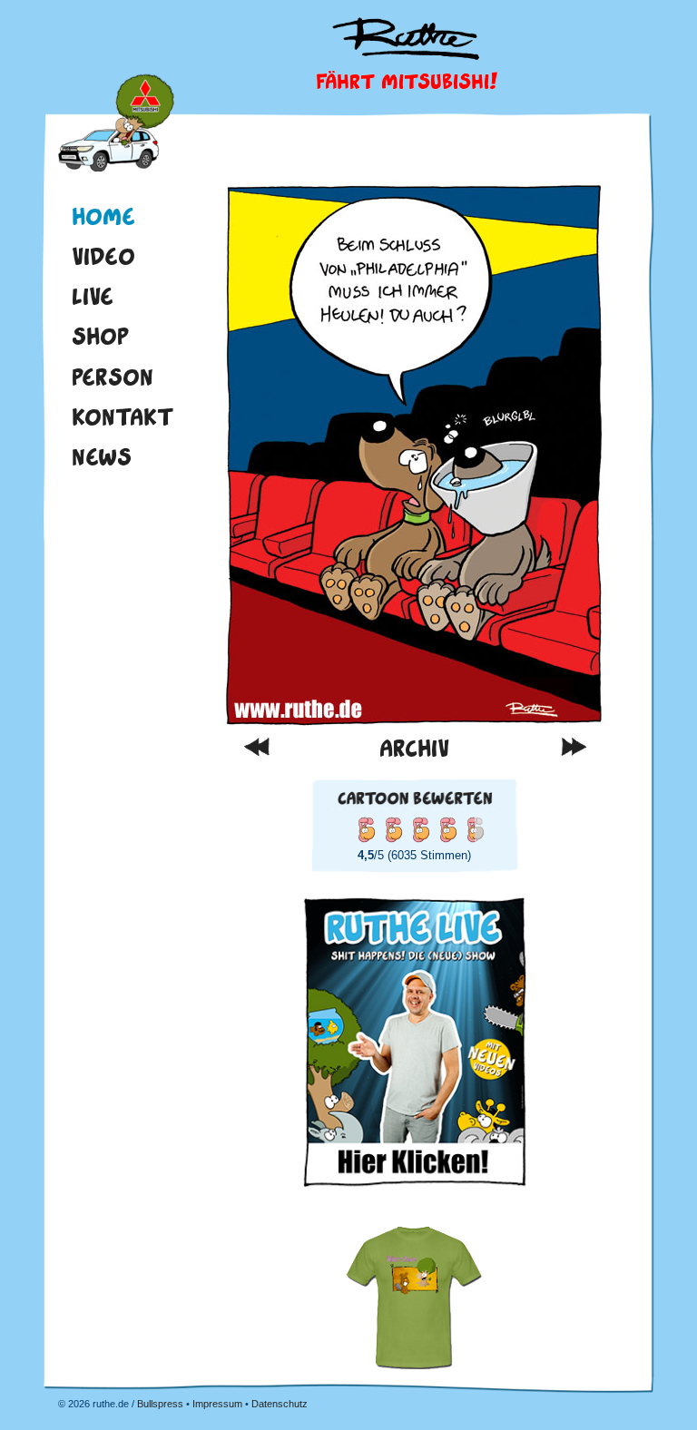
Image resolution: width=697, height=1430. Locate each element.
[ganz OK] (393, 829)
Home (116, 125)
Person (112, 376)
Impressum (217, 1403)
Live (92, 295)
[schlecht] (365, 829)
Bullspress (160, 1403)
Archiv (414, 748)
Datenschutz (279, 1403)
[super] (474, 829)
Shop (100, 335)
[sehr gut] (447, 829)
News (102, 456)
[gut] (420, 829)
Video (103, 255)
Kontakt (123, 416)
